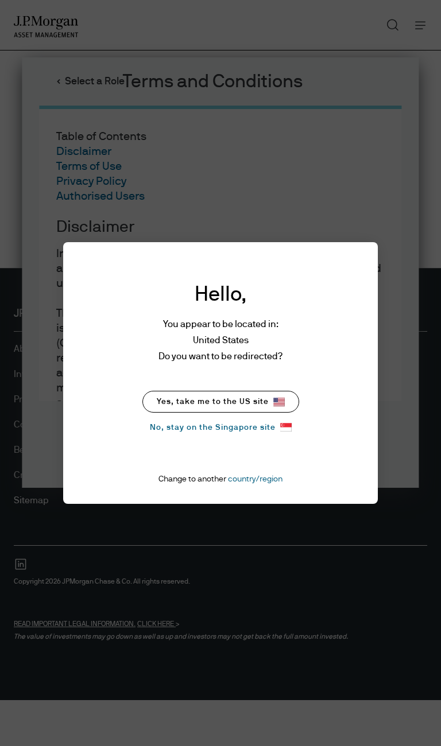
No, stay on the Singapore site (213, 427)
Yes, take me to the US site (213, 402)
